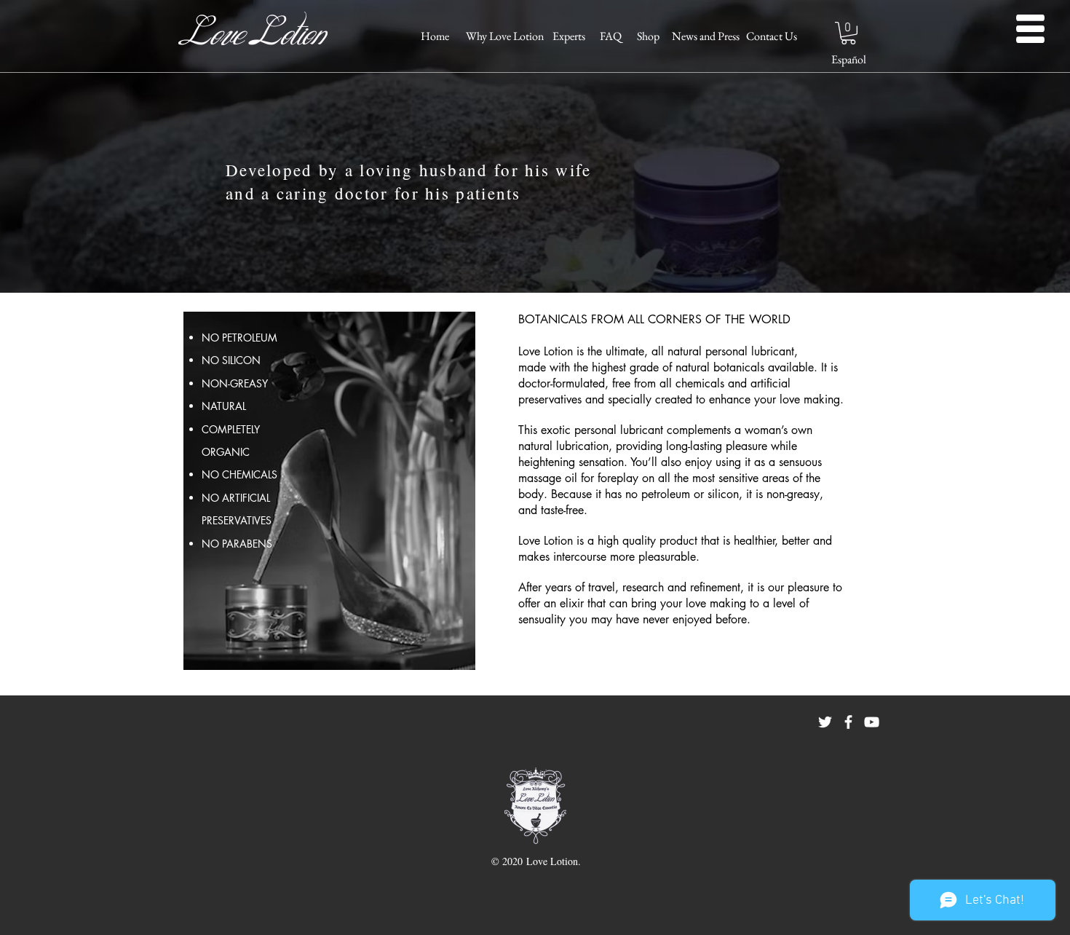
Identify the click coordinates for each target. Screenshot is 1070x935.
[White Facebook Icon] (848, 722)
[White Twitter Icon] (825, 722)
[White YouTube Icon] (872, 722)
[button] (848, 33)
